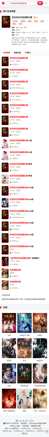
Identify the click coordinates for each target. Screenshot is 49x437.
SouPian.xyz (18, 431)
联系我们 (24, 423)
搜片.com (19, 421)
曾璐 (17, 27)
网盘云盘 (17, 52)
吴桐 (21, 27)
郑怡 (25, 27)
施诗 (33, 32)
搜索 (40, 3)
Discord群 (16, 426)
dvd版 (22, 187)
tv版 (21, 140)
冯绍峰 (23, 32)
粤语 (21, 164)
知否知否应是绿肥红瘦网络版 (34, 299)
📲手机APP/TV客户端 (10, 423)
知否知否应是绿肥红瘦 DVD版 (12, 299)
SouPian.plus (25, 428)
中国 (17, 35)
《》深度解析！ (25, 258)
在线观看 (6, 52)
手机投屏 (25, 426)
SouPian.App (42, 431)
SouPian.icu (30, 431)
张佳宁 (38, 32)
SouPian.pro (37, 428)
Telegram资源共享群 (38, 423)
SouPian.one (7, 431)
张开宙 (18, 30)
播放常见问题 (36, 426)
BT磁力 (28, 52)
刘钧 (43, 32)
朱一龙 (29, 32)
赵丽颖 (18, 32)
